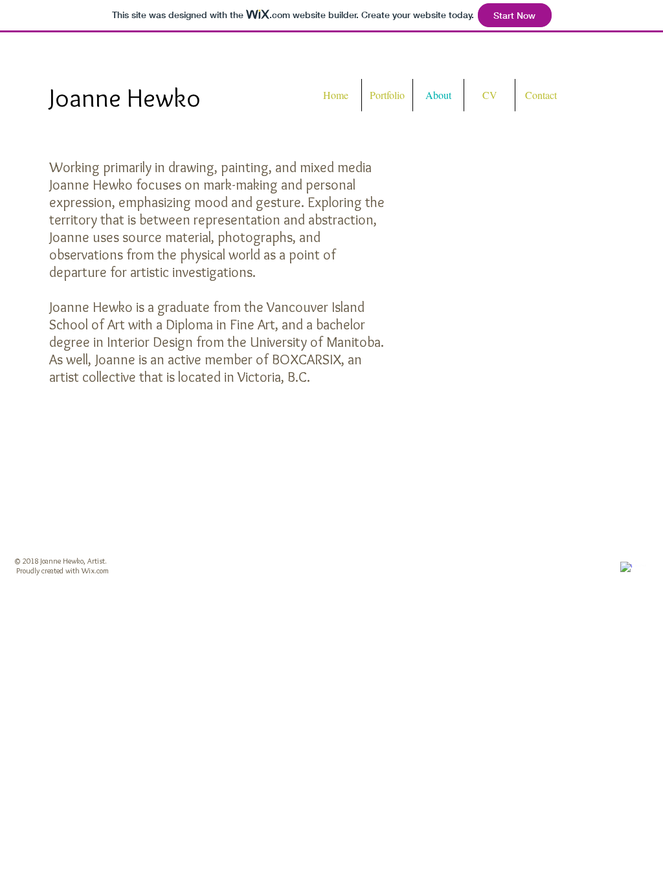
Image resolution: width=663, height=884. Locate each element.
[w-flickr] (641, 562)
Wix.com (95, 570)
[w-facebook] (626, 567)
